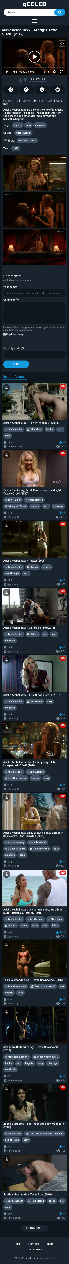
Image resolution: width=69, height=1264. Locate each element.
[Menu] (34, 21)
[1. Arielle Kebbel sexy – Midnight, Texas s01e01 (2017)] (34, 172)
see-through (12, 573)
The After (36, 429)
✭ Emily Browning (14, 842)
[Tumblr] (42, 89)
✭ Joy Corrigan (35, 919)
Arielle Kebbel (23, 133)
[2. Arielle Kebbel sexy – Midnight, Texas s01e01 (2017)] (34, 210)
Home (17, 1244)
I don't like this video (25, 80)
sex (45, 634)
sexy (28, 125)
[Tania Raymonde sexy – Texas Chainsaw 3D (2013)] (34, 958)
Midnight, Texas (27, 140)
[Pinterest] (26, 89)
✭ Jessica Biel (13, 1133)
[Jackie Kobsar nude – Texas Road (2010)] (34, 1173)
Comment (9, 299)
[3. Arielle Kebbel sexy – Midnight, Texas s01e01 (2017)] (34, 247)
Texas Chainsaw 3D (44, 986)
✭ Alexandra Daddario (17, 1057)
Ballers (34, 634)
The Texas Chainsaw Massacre (46, 1133)
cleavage (40, 125)
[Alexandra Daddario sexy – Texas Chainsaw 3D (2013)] (34, 1025)
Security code (11, 348)
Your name (9, 286)
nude (7, 435)
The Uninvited (41, 848)
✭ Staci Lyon (55, 919)
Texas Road (37, 1201)
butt (60, 429)
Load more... (34, 1228)
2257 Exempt (34, 1249)
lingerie (18, 125)
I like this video (20, 80)
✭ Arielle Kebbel (13, 429)
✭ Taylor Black (13, 500)
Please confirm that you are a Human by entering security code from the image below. (33, 328)
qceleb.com (30, 1258)
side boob (10, 1069)
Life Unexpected (17, 778)
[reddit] (57, 89)
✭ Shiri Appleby (35, 772)
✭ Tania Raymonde (15, 986)
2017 (16, 148)
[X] (10, 89)
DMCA (50, 1244)
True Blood (37, 701)
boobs (49, 429)
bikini (22, 855)
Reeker (34, 567)
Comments (11, 276)
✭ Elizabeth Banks (15, 848)
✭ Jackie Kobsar (14, 1201)
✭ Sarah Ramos (34, 500)
